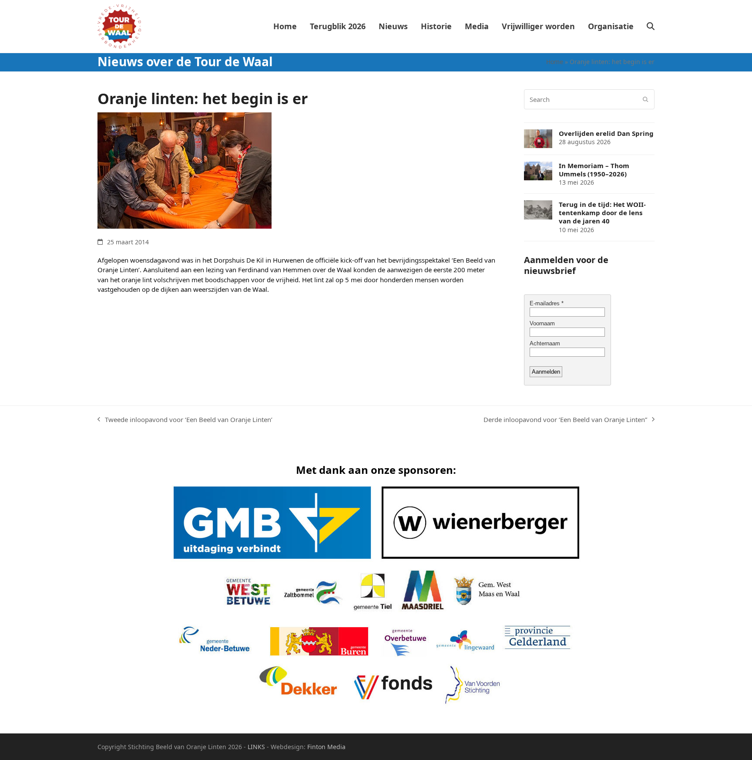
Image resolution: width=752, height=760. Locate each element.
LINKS (256, 747)
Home (554, 61)
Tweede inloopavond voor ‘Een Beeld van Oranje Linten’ (184, 420)
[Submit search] (645, 99)
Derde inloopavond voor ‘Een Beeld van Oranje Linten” (565, 420)
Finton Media (326, 747)
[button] (650, 26)
